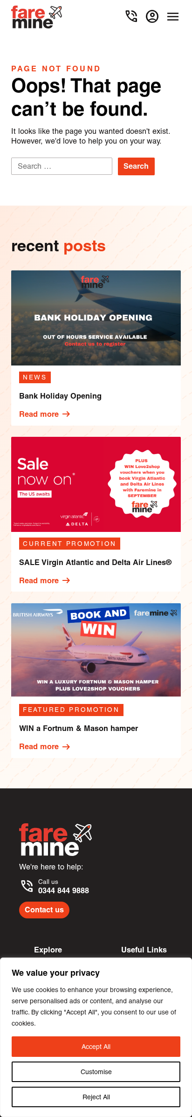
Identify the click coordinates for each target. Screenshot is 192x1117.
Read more (45, 414)
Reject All (96, 1097)
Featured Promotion (71, 709)
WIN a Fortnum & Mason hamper (78, 728)
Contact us (44, 909)
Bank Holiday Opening (60, 395)
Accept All (96, 1046)
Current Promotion (70, 543)
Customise (96, 1072)
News (35, 377)
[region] (96, 1037)
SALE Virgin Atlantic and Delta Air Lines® (95, 562)
